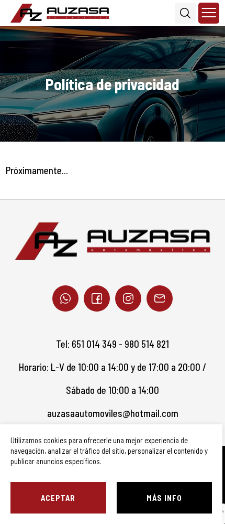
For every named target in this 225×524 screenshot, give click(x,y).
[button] (185, 13)
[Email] (160, 298)
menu (208, 13)
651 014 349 (94, 344)
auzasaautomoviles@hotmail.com (112, 413)
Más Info (164, 497)
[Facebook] (97, 298)
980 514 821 (147, 344)
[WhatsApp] (65, 298)
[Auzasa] (60, 13)
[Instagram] (128, 298)
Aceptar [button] (58, 497)
